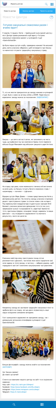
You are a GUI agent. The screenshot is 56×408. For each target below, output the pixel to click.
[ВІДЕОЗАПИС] (42, 97)
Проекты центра (46, 11)
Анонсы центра (28, 11)
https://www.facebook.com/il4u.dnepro (25, 387)
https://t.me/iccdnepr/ (18, 392)
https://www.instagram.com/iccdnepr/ (25, 389)
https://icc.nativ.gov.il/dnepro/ (22, 385)
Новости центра (10, 11)
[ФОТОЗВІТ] (7, 367)
